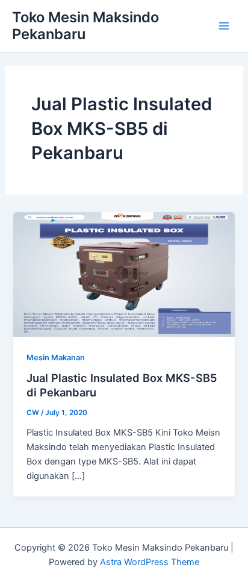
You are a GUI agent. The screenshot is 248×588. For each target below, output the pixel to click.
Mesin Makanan (55, 357)
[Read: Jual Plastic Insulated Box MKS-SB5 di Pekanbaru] (123, 273)
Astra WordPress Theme (149, 562)
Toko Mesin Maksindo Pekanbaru (85, 25)
